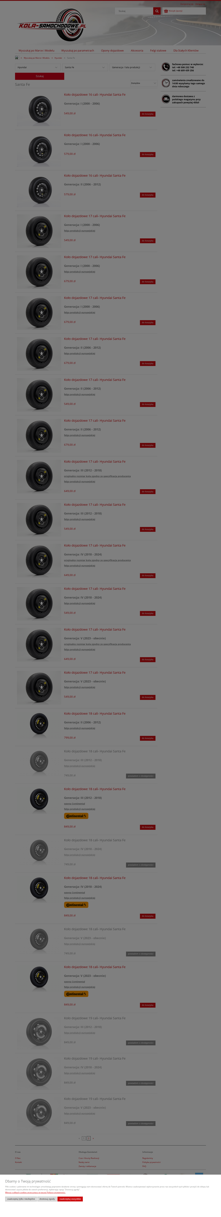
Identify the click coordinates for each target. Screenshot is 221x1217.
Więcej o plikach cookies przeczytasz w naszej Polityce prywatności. (35, 1192)
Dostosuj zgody (47, 1199)
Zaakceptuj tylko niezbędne (21, 1199)
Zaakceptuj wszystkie (70, 1199)
